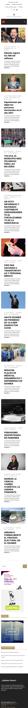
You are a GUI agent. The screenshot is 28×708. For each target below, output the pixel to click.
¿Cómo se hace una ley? (11, 7)
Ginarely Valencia (10, 474)
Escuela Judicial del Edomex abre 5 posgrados (12, 666)
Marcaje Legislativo (11, 46)
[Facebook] (11, 9)
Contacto (20, 7)
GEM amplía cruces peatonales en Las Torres (12, 663)
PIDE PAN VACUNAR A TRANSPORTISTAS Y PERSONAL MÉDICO (12, 270)
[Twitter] (14, 9)
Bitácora (6, 50)
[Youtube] (16, 9)
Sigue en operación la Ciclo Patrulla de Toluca (12, 660)
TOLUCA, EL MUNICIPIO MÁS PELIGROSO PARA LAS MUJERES (13, 161)
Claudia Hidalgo (10, 151)
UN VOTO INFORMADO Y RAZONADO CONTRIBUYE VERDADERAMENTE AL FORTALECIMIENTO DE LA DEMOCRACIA (13, 212)
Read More (7, 67)
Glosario (8, 4)
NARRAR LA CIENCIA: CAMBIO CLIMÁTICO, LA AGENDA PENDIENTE (12, 485)
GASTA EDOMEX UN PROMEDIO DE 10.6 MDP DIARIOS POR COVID (12, 322)
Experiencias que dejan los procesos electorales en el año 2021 (13, 107)
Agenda (13, 262)
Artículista (8, 99)
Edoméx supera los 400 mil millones (12, 56)
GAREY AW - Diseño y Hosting (8, 707)
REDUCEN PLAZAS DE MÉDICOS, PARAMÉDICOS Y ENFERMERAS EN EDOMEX (13, 377)
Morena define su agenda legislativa (10, 652)
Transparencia (13, 153)
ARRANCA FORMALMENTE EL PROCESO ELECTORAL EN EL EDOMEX (12, 537)
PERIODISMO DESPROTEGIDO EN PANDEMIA (12, 435)
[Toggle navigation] (3, 21)
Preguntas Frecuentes (17, 4)
